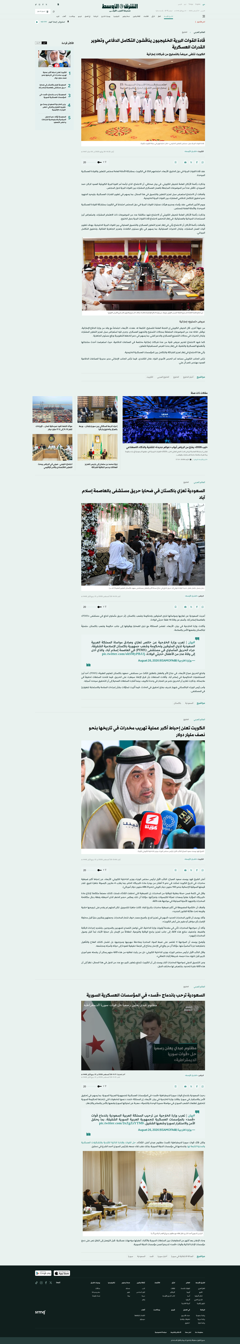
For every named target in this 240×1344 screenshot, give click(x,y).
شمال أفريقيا (198, 1296)
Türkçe (190, 4)
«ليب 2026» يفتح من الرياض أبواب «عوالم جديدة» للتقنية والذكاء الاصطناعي (167, 447)
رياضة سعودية (200, 1316)
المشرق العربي (198, 1300)
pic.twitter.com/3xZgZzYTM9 (121, 1123)
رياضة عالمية (201, 1323)
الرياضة (96, 16)
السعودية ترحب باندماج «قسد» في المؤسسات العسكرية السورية (53, 96)
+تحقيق (187, 1323)
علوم (128, 1292)
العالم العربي (199, 32)
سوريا (130, 1256)
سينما (143, 1296)
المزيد (57, 16)
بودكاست (72, 16)
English (197, 4)
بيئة (129, 1296)
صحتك (128, 1289)
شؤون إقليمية (201, 1304)
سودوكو (142, 1319)
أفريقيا (188, 1300)
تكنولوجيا (116, 16)
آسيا (188, 1296)
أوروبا (188, 1292)
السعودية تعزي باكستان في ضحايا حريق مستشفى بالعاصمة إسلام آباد (52, 86)
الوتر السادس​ (140, 1292)
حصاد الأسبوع (185, 1316)
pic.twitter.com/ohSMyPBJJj (123, 654)
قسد (152, 1256)
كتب (143, 1289)
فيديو (80, 16)
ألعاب (64, 16)
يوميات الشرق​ (105, 16)
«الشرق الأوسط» (190, 151)
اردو (185, 4)
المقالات (173, 1289)
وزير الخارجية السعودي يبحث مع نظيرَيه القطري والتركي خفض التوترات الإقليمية (53, 107)
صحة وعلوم (126, 16)
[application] (143, 1035)
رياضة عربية (201, 1319)
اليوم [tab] (44, 43)
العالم (159, 16)
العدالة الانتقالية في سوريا (182, 1256)
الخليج (184, 32)
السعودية (189, 703)
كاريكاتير (172, 1292)
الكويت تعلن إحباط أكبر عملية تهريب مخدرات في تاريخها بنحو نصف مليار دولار (54, 75)
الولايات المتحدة (185, 1289)
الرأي (153, 16)
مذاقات (97, 1289)
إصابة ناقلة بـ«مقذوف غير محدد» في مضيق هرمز (174, 22)
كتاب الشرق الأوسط (168, 1296)
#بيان (191, 642)
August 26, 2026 (148, 660)
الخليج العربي (163, 377)
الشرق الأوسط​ (168, 16)
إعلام (143, 1300)
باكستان (177, 703)
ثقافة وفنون (136, 16)
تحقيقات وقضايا (185, 1319)
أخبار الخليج (188, 377)
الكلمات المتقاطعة (139, 1316)
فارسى (180, 4)
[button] (143, 1035)
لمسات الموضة (96, 1296)
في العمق (87, 16)
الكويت (150, 377)
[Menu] (203, 16)
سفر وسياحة (96, 1292)
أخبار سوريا (162, 1256)
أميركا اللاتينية (186, 1304)
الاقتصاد (146, 16)
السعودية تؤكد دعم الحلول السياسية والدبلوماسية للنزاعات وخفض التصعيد (54, 120)
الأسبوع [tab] (38, 43)
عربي (204, 4)
